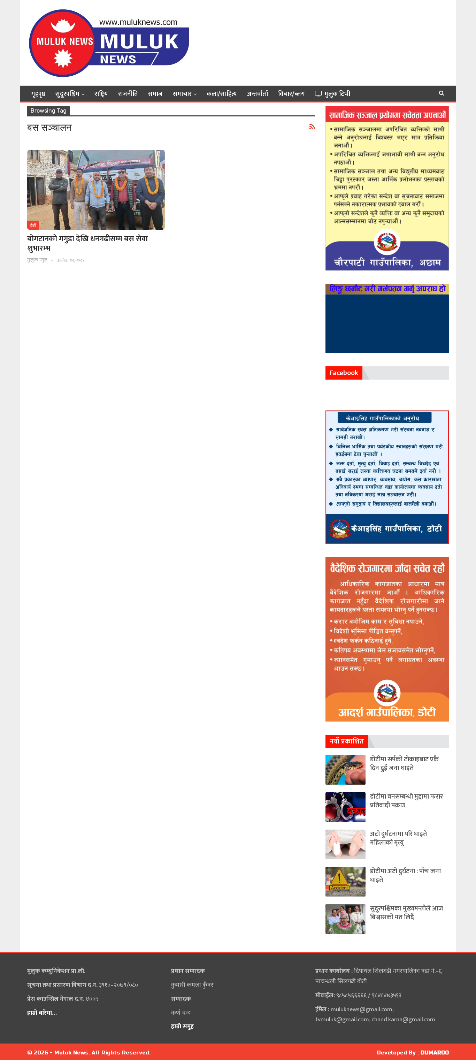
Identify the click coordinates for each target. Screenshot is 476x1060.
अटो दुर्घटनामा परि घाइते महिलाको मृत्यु (398, 838)
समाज (155, 94)
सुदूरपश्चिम (67, 94)
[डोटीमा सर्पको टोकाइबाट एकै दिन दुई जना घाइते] (345, 770)
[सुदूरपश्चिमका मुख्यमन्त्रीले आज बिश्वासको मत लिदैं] (345, 919)
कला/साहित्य (222, 94)
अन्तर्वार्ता (257, 94)
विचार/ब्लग (291, 94)
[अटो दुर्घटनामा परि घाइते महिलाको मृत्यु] (345, 844)
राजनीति (128, 94)
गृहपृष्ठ (38, 94)
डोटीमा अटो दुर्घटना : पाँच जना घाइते (405, 875)
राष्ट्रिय (101, 94)
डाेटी (33, 225)
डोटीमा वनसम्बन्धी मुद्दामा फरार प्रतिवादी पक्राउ (406, 801)
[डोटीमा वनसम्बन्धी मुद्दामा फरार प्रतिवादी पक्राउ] (345, 807)
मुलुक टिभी (337, 94)
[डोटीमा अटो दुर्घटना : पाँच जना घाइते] (345, 882)
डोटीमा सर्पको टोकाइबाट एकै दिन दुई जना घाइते (404, 763)
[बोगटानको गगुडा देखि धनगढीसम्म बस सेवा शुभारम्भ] (96, 190)
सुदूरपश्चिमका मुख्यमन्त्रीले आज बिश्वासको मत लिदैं (406, 913)
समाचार (182, 94)
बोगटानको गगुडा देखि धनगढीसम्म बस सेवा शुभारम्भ (87, 243)
